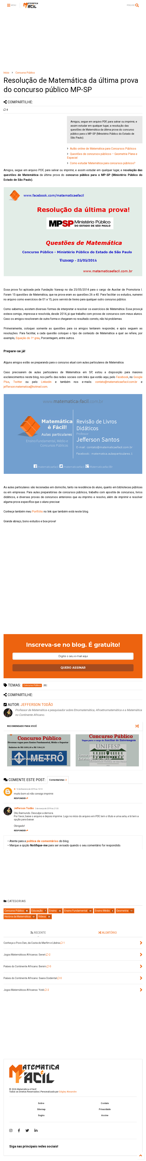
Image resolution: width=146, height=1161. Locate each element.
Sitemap (41, 1109)
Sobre (41, 1103)
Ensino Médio (102, 910)
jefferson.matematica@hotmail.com (25, 386)
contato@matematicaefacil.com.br (116, 382)
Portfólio (37, 511)
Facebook (122, 377)
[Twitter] (27, 1131)
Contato (105, 1103)
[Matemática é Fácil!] (31, 6)
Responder (20, 798)
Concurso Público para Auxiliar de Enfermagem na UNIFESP (101, 757)
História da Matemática (17, 916)
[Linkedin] (36, 1131)
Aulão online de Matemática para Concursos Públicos (103, 148)
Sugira (41, 1115)
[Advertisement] (73, 41)
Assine (104, 1115)
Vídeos (42, 916)
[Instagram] (10, 1131)
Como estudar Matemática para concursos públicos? (102, 163)
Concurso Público (25, 72)
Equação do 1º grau (28, 338)
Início (6, 72)
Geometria (122, 910)
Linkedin (46, 382)
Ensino (53, 910)
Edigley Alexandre (68, 1091)
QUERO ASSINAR (73, 667)
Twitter (17, 382)
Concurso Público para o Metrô (31, 759)
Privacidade (105, 1109)
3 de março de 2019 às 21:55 (47, 808)
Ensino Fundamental (75, 910)
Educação (37, 910)
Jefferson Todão (24, 808)
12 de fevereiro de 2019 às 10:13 (29, 789)
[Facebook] (19, 1131)
